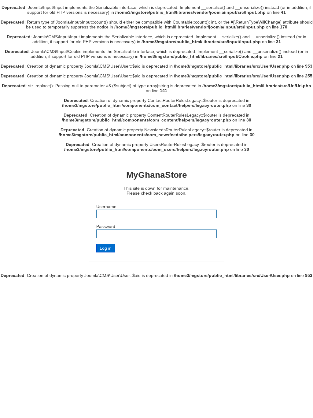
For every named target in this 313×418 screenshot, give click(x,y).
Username (106, 206)
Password (105, 226)
